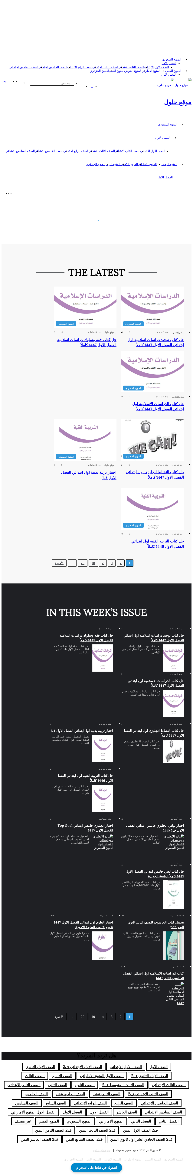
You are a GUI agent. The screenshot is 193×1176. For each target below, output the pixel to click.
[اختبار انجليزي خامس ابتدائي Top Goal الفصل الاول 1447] (102, 846)
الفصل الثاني (169, 1121)
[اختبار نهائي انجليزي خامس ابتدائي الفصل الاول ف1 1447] (173, 846)
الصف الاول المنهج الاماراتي (102, 1076)
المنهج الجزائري (99, 71)
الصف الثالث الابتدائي (105, 67)
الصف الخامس (36, 1094)
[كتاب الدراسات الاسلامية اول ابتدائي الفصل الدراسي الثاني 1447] (173, 994)
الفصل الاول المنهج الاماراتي (33, 1112)
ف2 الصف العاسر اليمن (39, 1139)
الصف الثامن (85, 1085)
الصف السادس (26, 1103)
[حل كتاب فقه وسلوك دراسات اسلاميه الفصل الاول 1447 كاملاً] (102, 658)
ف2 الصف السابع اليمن (84, 1139)
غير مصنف (23, 1121)
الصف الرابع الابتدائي (79, 67)
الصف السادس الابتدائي (23, 67)
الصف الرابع (123, 1103)
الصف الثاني (57, 1085)
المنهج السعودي (171, 59)
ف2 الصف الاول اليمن (140, 1130)
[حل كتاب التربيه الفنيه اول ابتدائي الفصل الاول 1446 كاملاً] (102, 798)
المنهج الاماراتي (151, 71)
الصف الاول (158, 1066)
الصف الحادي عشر (70, 1094)
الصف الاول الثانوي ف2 (149, 1076)
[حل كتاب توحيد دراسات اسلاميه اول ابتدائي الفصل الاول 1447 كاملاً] (173, 658)
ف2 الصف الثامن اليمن (53, 1130)
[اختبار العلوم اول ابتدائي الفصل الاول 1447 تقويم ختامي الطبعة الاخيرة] (102, 945)
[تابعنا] (10, 81)
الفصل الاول (168, 63)
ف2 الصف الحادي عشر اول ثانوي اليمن (141, 1139)
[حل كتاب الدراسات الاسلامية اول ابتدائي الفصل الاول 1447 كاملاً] (173, 703)
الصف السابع (56, 1103)
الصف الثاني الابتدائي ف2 (148, 1094)
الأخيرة (59, 563)
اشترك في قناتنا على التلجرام (96, 1168)
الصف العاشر (126, 1112)
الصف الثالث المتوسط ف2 (123, 1085)
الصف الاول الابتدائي (156, 67)
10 (93, 563)
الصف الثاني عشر (106, 1094)
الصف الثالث (35, 1076)
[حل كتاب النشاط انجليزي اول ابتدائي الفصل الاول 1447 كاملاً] (173, 751)
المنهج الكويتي (133, 71)
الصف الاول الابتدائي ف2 (82, 1066)
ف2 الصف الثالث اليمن (97, 1130)
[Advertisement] (96, 28)
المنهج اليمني (173, 71)
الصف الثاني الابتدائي (131, 67)
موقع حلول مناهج (101, 1150)
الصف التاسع (62, 1076)
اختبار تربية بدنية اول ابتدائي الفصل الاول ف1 (82, 730)
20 (82, 563)
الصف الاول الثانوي (40, 1066)
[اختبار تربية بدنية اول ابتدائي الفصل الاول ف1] (102, 748)
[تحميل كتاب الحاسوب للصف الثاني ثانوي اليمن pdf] (173, 945)
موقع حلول (177, 332)
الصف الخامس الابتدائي (52, 67)
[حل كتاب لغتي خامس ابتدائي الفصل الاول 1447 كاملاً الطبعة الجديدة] (173, 894)
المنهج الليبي (116, 71)
